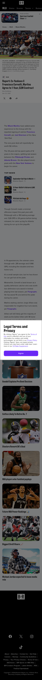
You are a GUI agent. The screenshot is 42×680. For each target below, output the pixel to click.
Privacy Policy (32, 340)
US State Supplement (20, 346)
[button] (21, 353)
